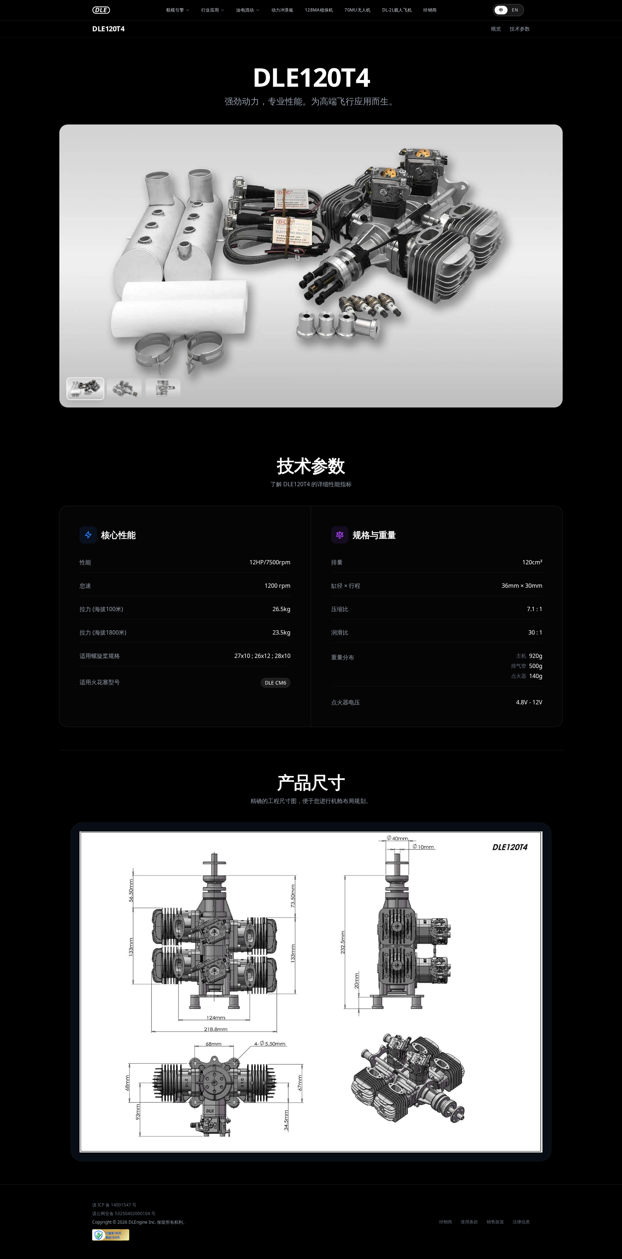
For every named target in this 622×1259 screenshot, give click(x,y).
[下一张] (548, 266)
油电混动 (245, 10)
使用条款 (469, 1222)
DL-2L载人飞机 (397, 10)
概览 (496, 28)
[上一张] (74, 266)
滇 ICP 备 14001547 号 (114, 1205)
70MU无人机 (357, 10)
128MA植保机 (319, 10)
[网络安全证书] (110, 1235)
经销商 (430, 10)
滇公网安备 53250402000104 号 (124, 1214)
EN (515, 10)
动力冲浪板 (282, 10)
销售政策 (495, 1222)
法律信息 (521, 1222)
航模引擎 (175, 10)
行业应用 (210, 10)
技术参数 (520, 28)
